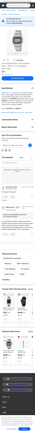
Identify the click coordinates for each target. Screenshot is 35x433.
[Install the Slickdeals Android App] (17, 384)
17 (5, 364)
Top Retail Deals (22, 10)
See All (30, 289)
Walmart (20, 361)
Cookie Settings (11, 429)
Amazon (5, 318)
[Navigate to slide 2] (17, 53)
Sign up (6, 170)
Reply (12, 197)
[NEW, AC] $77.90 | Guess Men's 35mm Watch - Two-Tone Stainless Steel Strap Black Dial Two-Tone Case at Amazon (9, 309)
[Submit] (4, 162)
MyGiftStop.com (7, 93)
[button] (8, 60)
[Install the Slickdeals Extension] (17, 379)
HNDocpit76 (10, 207)
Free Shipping (10, 269)
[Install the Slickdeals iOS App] (17, 390)
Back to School (11, 10)
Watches (8, 264)
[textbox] (15, 145)
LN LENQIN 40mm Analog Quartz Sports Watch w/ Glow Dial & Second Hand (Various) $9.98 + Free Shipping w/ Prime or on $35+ (23, 309)
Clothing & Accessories (12, 258)
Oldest (21, 157)
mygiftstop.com (17, 93)
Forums (11, 14)
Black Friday (9, 274)
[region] (17, 424)
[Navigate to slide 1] (15, 53)
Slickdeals (4, 14)
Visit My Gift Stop (17, 78)
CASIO (22, 274)
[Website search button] (28, 5)
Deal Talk (17, 14)
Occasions (25, 269)
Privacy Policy (17, 423)
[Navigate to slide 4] (20, 53)
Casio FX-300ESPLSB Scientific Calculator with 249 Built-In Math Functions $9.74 (23, 351)
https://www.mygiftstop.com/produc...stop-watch (17, 112)
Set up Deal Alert (16, 23)
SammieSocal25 (11, 187)
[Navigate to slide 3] (18, 53)
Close (24, 429)
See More (6, 279)
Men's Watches (23, 264)
